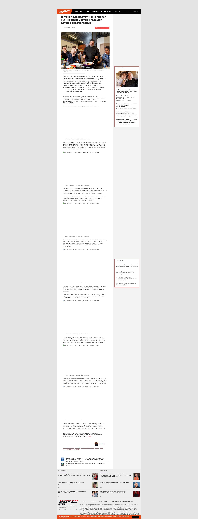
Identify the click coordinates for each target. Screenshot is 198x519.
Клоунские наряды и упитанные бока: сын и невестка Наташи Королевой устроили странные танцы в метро (74, 474)
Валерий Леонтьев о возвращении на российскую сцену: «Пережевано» (126, 105)
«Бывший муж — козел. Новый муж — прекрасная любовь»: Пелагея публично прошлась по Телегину (126, 121)
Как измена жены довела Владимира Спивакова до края (125, 112)
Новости (78, 11)
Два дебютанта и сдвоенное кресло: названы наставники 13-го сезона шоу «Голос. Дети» (113, 492)
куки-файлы (103, 501)
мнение (97, 448)
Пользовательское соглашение (121, 501)
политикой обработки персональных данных (104, 516)
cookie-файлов (63, 517)
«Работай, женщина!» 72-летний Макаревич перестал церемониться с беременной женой (126, 91)
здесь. (89, 436)
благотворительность (68, 448)
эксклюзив (76, 449)
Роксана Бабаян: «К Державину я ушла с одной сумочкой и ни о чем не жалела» (72, 492)
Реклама (92, 501)
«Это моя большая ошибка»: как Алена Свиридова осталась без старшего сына (114, 483)
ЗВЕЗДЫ (87, 11)
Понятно (135, 517)
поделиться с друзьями (102, 27)
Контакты (83, 501)
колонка (77, 448)
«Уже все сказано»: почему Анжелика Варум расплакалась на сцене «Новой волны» (71, 483)
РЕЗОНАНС (95, 11)
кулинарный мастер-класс (87, 448)
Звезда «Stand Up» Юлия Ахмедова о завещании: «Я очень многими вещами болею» (126, 97)
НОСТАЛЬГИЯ (106, 11)
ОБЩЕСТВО (117, 11)
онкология (70, 449)
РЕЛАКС (126, 11)
